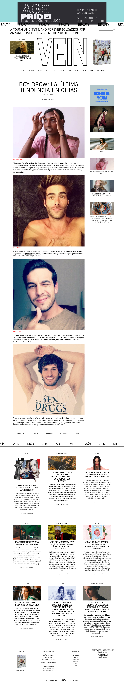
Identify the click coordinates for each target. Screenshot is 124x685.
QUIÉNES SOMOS (48, 655)
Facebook (75, 655)
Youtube (76, 661)
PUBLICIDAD (48, 657)
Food (69, 70)
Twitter (75, 657)
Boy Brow (77, 251)
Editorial (31, 70)
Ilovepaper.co (48, 670)
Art (54, 70)
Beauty (40, 70)
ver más (31, 513)
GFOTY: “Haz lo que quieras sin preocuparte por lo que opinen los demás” (62, 477)
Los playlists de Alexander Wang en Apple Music (27, 488)
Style (22, 70)
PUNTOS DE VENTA (48, 659)
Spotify (75, 663)
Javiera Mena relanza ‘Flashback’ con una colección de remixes (97, 475)
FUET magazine (48, 668)
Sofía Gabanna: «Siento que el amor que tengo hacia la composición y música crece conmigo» (97, 607)
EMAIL (78, 434)
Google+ (3, 684)
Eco (47, 70)
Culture (61, 70)
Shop (91, 70)
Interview (59, 453)
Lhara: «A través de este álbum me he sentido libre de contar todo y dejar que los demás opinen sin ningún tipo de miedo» (62, 609)
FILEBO (102, 152)
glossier (28, 254)
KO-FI (75, 665)
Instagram (100, 70)
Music (77, 70)
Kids (84, 70)
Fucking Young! (48, 666)
